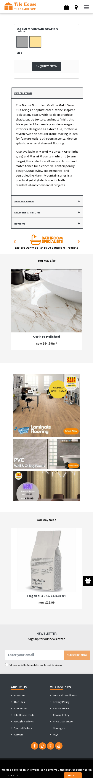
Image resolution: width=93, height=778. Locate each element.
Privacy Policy (33, 665)
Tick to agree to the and (35, 665)
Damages (58, 728)
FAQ (55, 734)
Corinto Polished (46, 336)
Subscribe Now (77, 655)
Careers (18, 734)
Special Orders (22, 728)
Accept (73, 775)
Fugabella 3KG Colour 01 (46, 596)
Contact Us (20, 708)
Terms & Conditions (64, 695)
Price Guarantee (62, 721)
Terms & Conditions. (53, 665)
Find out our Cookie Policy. (38, 775)
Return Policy (60, 708)
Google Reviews (23, 721)
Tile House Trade (23, 715)
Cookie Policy (60, 715)
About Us (19, 695)
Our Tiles (19, 702)
